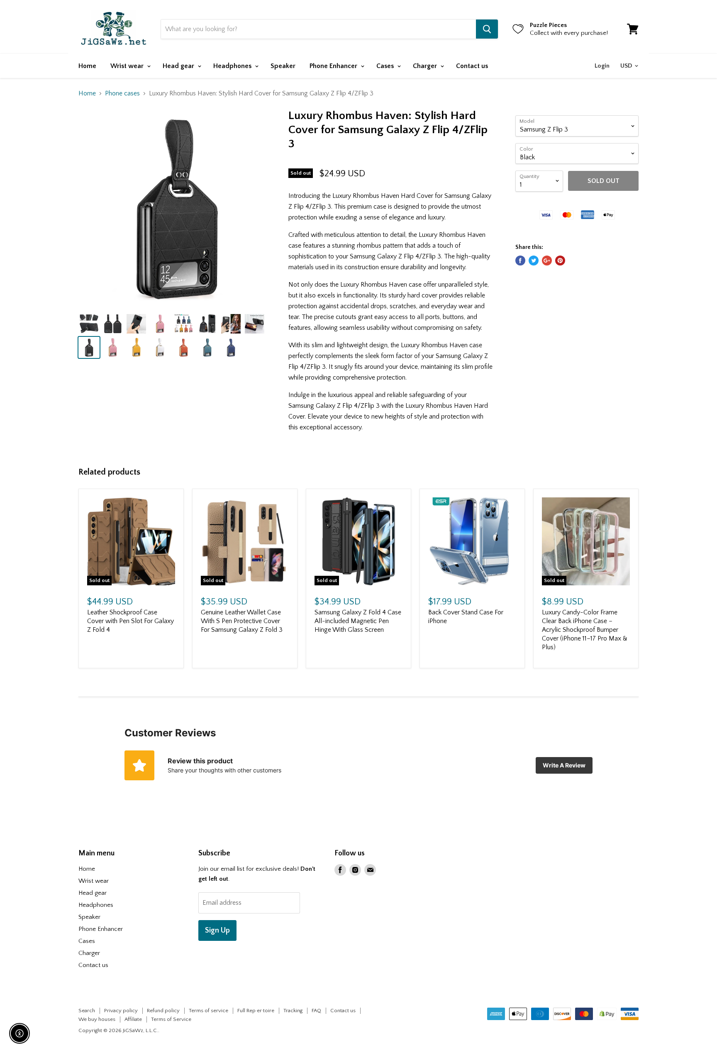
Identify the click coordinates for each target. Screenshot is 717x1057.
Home (87, 66)
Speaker (283, 66)
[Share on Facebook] (520, 260)
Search (86, 1010)
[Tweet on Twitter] (534, 260)
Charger (426, 66)
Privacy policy (121, 1010)
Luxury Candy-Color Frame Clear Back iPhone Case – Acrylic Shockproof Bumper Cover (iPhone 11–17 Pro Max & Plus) (584, 630)
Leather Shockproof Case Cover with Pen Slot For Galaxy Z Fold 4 (130, 621)
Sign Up (217, 930)
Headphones (233, 66)
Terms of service (208, 1010)
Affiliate (133, 1019)
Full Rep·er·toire (255, 1010)
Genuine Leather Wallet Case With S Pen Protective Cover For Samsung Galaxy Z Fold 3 (242, 621)
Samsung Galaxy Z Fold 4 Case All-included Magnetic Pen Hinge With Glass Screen (358, 621)
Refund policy (163, 1010)
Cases (385, 66)
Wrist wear (127, 66)
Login (602, 65)
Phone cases (122, 93)
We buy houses (96, 1019)
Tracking (292, 1010)
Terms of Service (171, 1019)
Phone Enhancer (334, 66)
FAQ (316, 1010)
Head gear (179, 66)
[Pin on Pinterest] (560, 260)
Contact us (472, 66)
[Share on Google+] (547, 260)
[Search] (487, 29)
